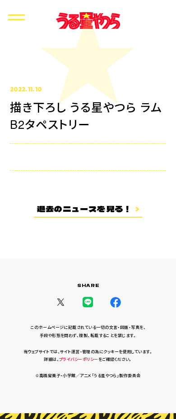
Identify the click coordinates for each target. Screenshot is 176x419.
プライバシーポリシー (78, 359)
